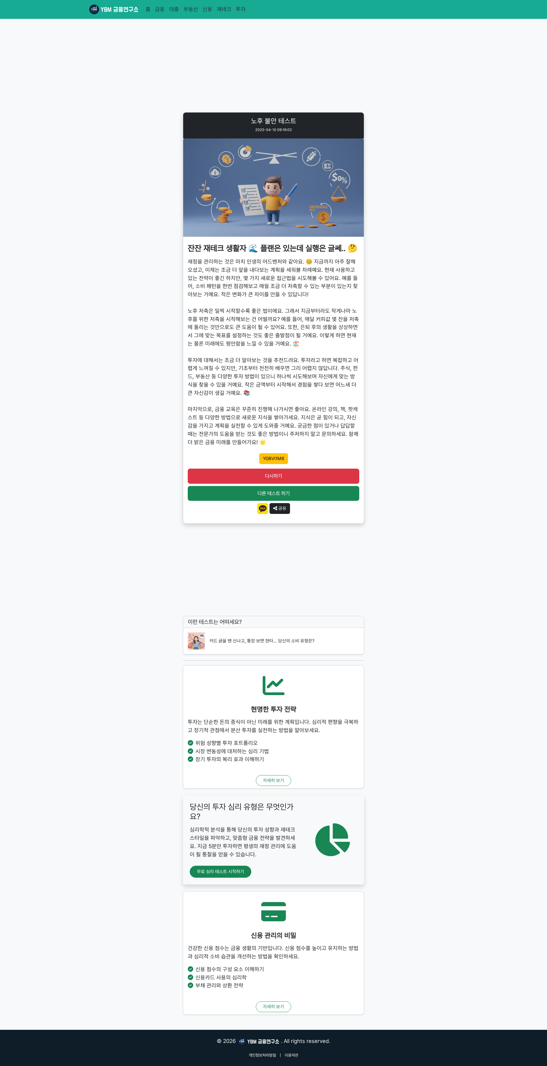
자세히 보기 (273, 780)
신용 (207, 9)
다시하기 (273, 476)
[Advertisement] (273, 67)
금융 (160, 9)
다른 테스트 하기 (274, 493)
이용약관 (291, 1055)
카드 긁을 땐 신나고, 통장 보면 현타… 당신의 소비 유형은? (262, 641)
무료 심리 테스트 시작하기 (220, 871)
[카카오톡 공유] (262, 508)
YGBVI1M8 (273, 458)
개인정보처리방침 (262, 1055)
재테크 (224, 9)
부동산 (190, 9)
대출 (174, 9)
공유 (281, 508)
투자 (241, 9)
